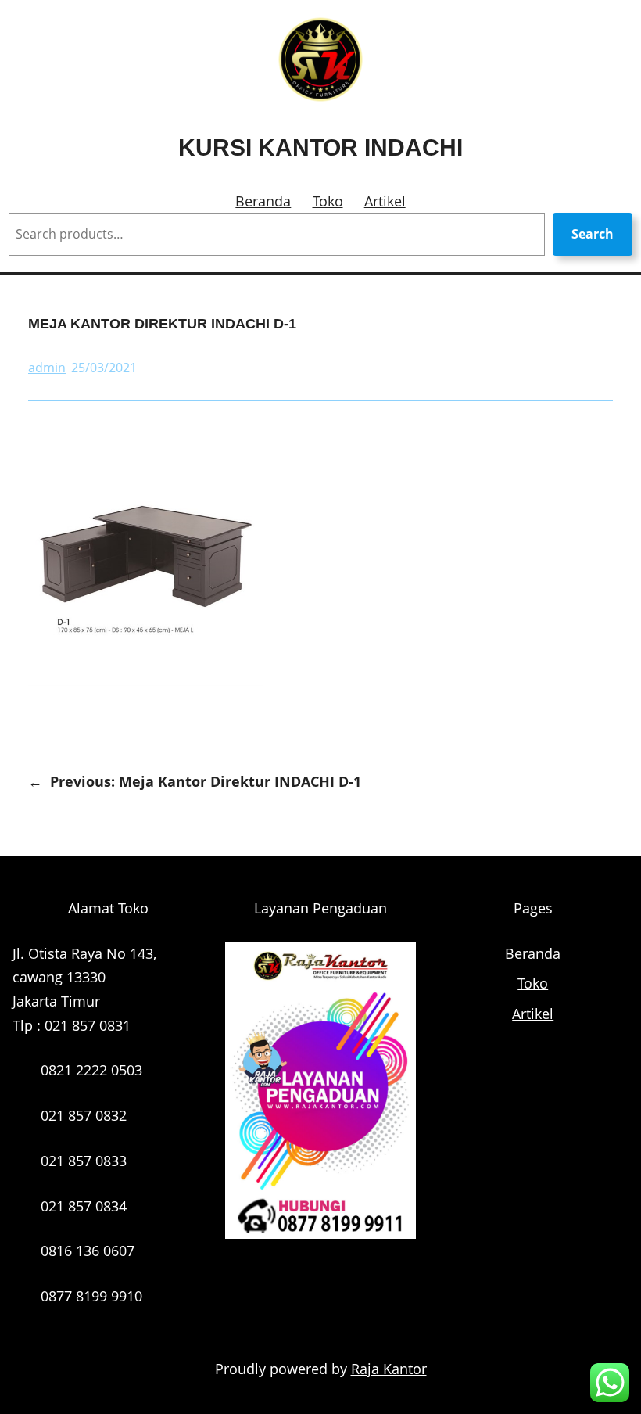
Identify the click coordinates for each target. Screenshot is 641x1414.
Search (592, 233)
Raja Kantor (389, 1368)
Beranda (263, 201)
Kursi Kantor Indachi (320, 147)
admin (47, 367)
